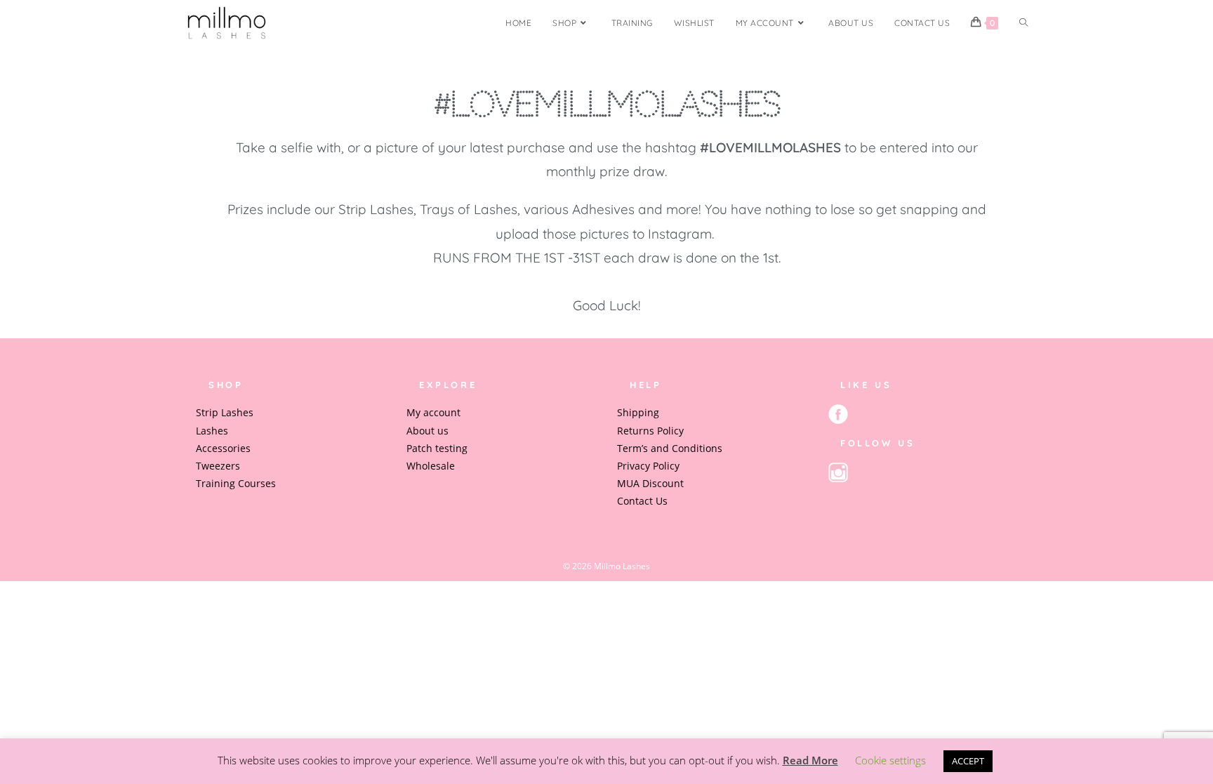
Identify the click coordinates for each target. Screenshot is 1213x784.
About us (427, 430)
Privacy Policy (648, 465)
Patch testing (437, 448)
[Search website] (1023, 23)
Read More (810, 760)
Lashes (212, 430)
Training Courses (236, 483)
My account (433, 412)
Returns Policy (650, 430)
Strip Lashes (224, 412)
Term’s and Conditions (669, 448)
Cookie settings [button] (890, 760)
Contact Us (642, 500)
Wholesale (430, 465)
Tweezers (218, 465)
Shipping (638, 412)
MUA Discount (650, 483)
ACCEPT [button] (968, 761)
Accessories (223, 448)
